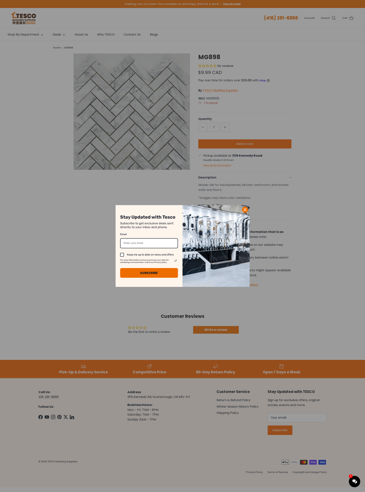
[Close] (245, 209)
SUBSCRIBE (149, 273)
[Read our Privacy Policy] (175, 260)
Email (123, 234)
